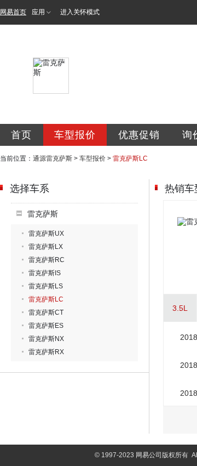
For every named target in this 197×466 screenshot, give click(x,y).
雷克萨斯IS (44, 273)
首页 (21, 134)
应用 (38, 12)
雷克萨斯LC (45, 299)
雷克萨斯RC (46, 260)
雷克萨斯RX (46, 352)
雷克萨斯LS (45, 286)
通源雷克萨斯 (52, 158)
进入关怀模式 (80, 12)
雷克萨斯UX (46, 233)
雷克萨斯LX (45, 247)
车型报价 (75, 134)
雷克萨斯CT (45, 312)
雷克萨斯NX (46, 339)
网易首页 (13, 12)
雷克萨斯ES (45, 325)
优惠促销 (139, 134)
